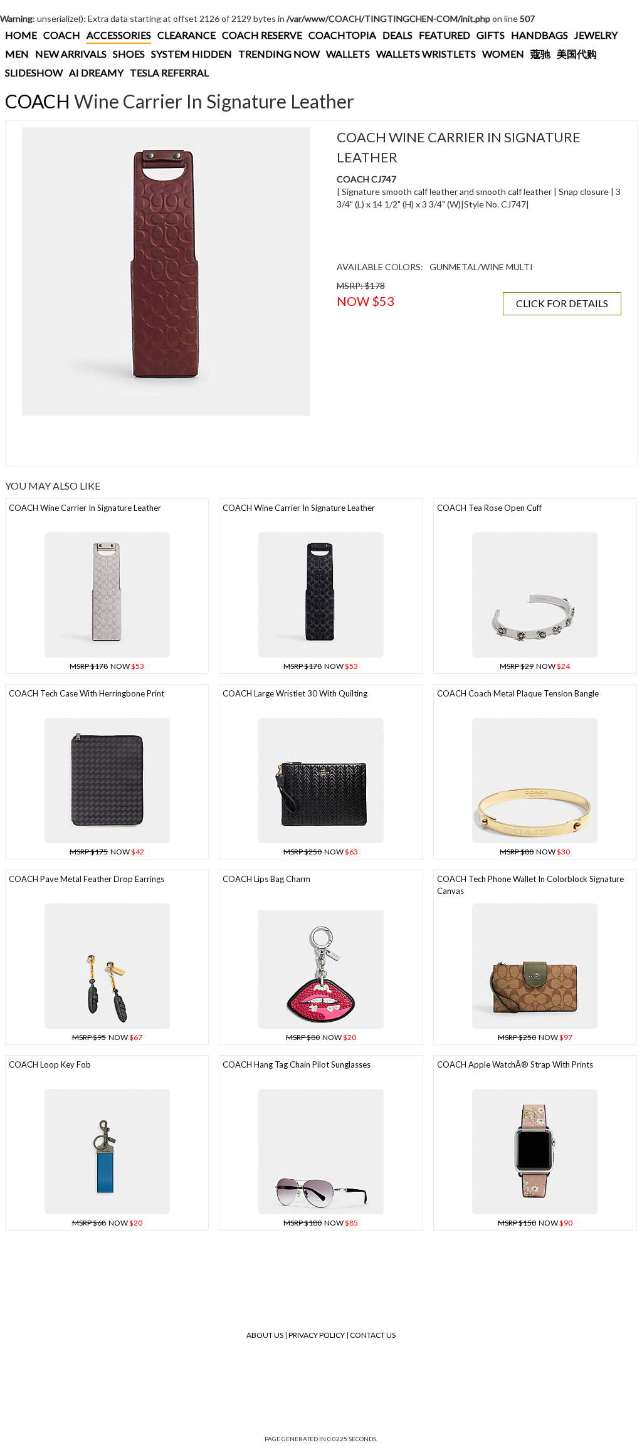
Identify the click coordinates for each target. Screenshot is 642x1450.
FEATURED (444, 35)
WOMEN (503, 54)
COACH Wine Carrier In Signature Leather (85, 508)
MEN (17, 54)
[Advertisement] (166, 441)
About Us (264, 1335)
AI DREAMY (96, 72)
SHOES (129, 54)
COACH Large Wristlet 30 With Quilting (295, 693)
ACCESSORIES (119, 35)
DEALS (397, 35)
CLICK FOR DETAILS (562, 303)
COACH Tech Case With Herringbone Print (86, 693)
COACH (61, 35)
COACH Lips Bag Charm (266, 879)
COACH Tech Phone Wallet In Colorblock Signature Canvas (530, 885)
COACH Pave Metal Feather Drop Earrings (86, 879)
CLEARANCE (186, 35)
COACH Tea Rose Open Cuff (489, 508)
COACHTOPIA (342, 35)
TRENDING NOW (279, 54)
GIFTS (490, 35)
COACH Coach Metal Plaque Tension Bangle (518, 693)
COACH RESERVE (262, 35)
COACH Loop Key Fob (50, 1064)
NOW (107, 666)
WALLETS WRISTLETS (426, 54)
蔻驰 (540, 54)
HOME (21, 35)
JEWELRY (596, 35)
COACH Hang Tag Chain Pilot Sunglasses (297, 1064)
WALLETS (348, 54)
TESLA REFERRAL (169, 72)
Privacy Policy (316, 1335)
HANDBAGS (539, 35)
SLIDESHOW (34, 72)
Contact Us (373, 1335)
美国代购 (577, 54)
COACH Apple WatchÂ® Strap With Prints (515, 1064)
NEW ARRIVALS (71, 54)
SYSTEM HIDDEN (191, 54)
